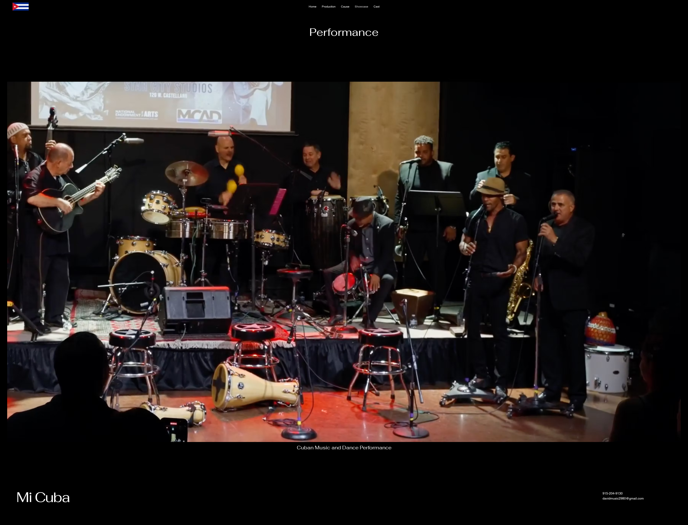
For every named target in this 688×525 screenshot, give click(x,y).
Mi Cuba (44, 497)
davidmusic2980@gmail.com (623, 498)
